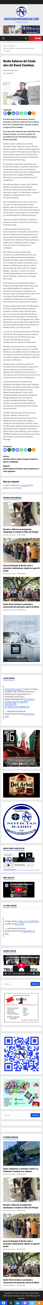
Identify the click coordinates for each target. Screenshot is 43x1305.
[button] (3, 38)
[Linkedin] (13, 113)
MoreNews (30, 1296)
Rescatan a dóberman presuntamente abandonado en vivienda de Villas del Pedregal (20, 530)
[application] (21, 965)
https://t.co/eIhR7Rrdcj (29, 921)
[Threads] (29, 113)
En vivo (37, 38)
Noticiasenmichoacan (10, 70)
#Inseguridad (10, 701)
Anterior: (20, 459)
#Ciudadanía (22, 701)
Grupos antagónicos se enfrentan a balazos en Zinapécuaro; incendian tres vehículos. (20, 1170)
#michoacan (29, 699)
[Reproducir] (6, 974)
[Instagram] (25, 113)
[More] (33, 113)
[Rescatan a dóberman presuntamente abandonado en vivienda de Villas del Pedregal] (21, 514)
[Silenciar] (34, 974)
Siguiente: (21, 468)
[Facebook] (5, 113)
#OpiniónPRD (11, 704)
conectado (25, 485)
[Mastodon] (17, 113)
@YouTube (19, 923)
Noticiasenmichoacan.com (21, 19)
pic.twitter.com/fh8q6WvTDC (17, 706)
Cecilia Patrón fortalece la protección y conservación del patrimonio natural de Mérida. (21, 605)
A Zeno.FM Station (9, 869)
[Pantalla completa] (37, 974)
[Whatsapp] (21, 113)
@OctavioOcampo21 (14, 689)
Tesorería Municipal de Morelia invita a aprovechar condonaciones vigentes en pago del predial (21, 568)
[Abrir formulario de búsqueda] (26, 38)
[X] (9, 113)
